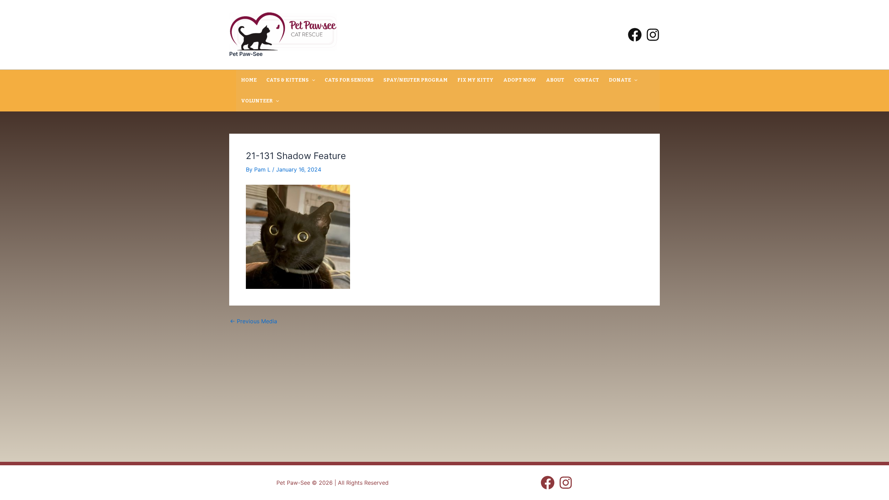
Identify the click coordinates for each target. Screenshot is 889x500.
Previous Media (253, 321)
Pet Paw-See (246, 53)
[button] (312, 80)
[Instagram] (653, 35)
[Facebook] (635, 35)
